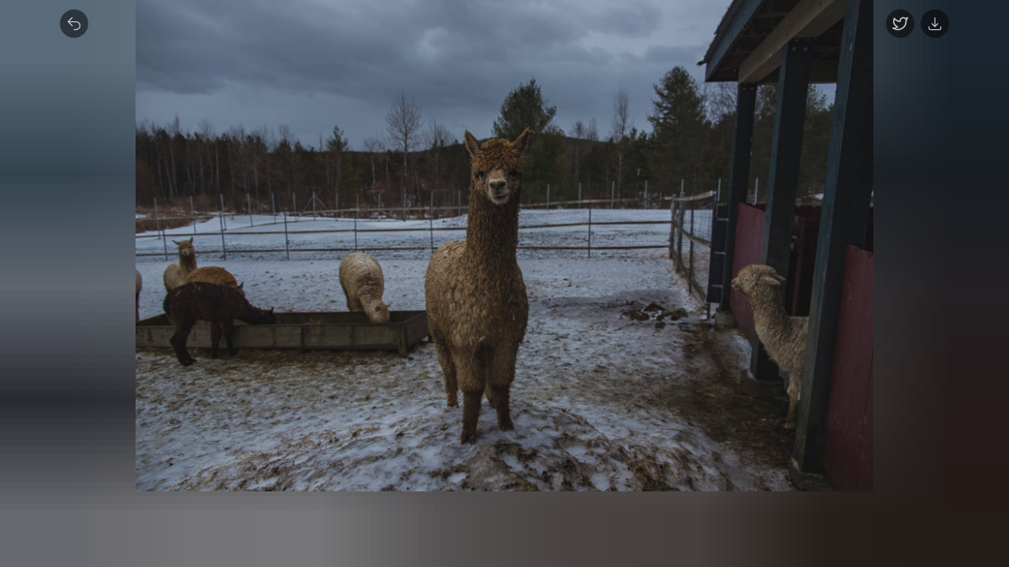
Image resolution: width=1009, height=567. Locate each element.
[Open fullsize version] (900, 23)
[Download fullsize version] (935, 23)
